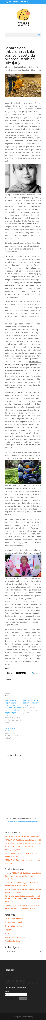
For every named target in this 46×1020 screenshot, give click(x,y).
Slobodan (8, 882)
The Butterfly (27, 1017)
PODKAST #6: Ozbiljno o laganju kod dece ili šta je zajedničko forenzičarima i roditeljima (23, 876)
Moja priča (9, 930)
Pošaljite (23, 998)
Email (7, 991)
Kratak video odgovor (13, 926)
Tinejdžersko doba (12, 941)
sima (7, 873)
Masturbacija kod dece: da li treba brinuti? (22, 836)
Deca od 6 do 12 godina (14, 922)
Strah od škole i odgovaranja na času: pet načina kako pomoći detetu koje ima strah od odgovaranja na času (13, 707)
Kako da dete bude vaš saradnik (12, 729)
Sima (7, 905)
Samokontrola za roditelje (15, 937)
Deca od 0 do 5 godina (20, 70)
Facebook (9, 969)
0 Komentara (36, 70)
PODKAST (8, 933)
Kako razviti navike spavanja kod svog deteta (30, 702)
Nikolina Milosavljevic (22, 67)
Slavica (7, 889)
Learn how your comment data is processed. (23, 822)
